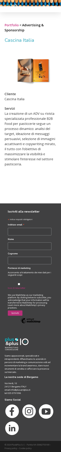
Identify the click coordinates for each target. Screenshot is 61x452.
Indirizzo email (16, 225)
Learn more (13, 305)
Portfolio (12, 25)
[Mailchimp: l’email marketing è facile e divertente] (30, 325)
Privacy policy (11, 448)
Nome (11, 239)
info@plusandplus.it (20, 389)
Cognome (13, 253)
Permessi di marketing (19, 268)
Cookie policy (25, 448)
